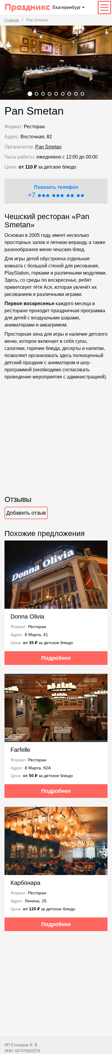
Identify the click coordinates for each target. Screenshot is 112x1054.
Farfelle (20, 749)
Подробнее (56, 658)
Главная (11, 20)
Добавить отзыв (26, 513)
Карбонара (25, 882)
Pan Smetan (48, 146)
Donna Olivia (27, 616)
